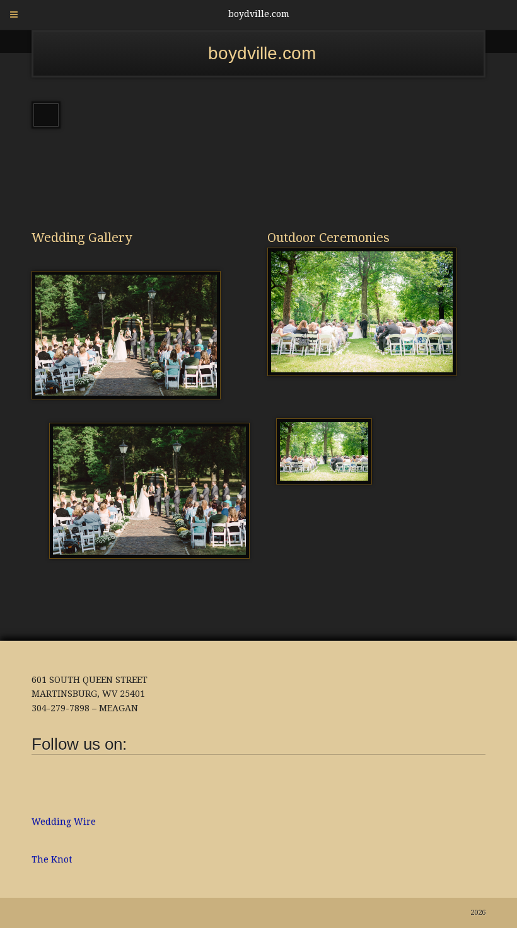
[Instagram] (63, 783)
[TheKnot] (107, 773)
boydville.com (262, 53)
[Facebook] (41, 783)
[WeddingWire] (85, 773)
